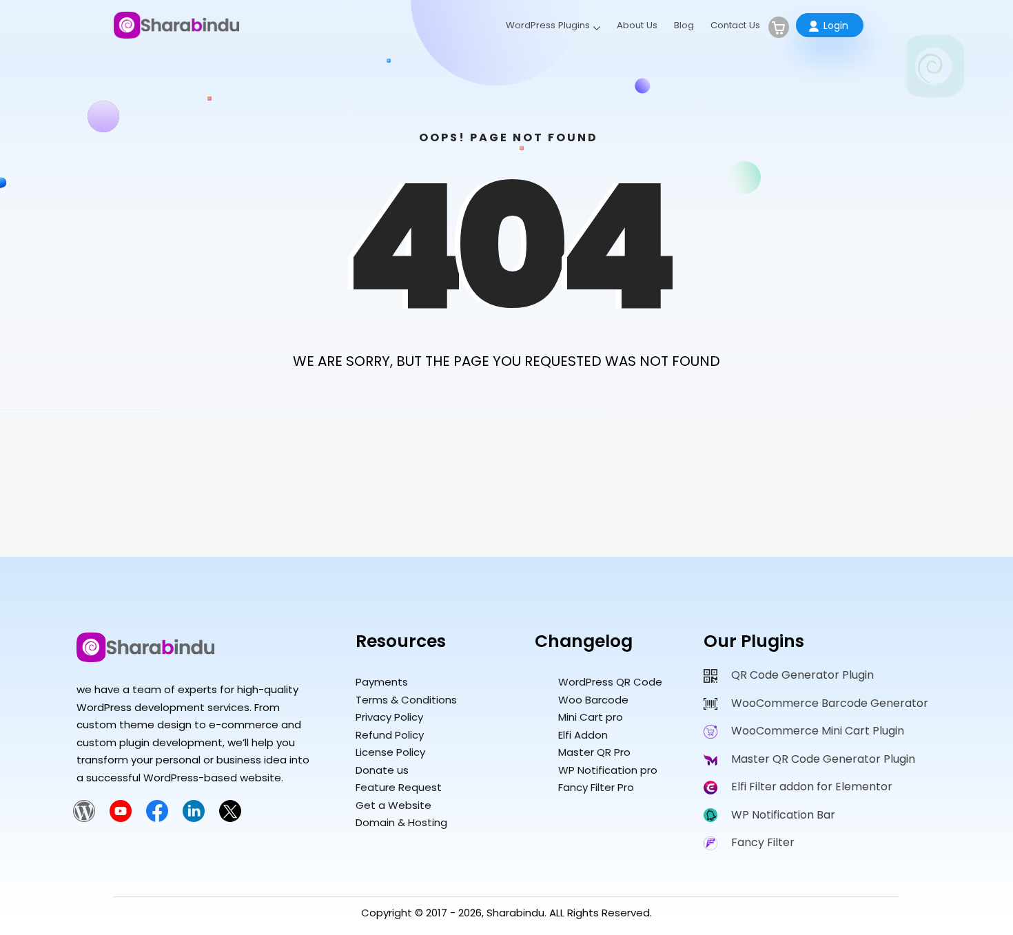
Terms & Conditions (406, 699)
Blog (684, 25)
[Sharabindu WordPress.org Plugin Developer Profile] (84, 818)
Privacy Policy (389, 717)
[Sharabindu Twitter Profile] (230, 818)
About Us (637, 25)
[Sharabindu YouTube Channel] (121, 818)
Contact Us (735, 25)
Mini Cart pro (590, 717)
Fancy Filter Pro (596, 787)
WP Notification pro (607, 770)
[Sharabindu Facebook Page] (157, 818)
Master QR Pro (594, 752)
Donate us (382, 770)
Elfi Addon (583, 735)
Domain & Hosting (401, 822)
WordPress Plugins (548, 25)
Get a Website (393, 805)
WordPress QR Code (610, 682)
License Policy (390, 752)
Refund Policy (390, 735)
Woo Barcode (593, 699)
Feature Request (399, 787)
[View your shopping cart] (778, 27)
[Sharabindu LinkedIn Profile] (194, 818)
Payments (382, 682)
